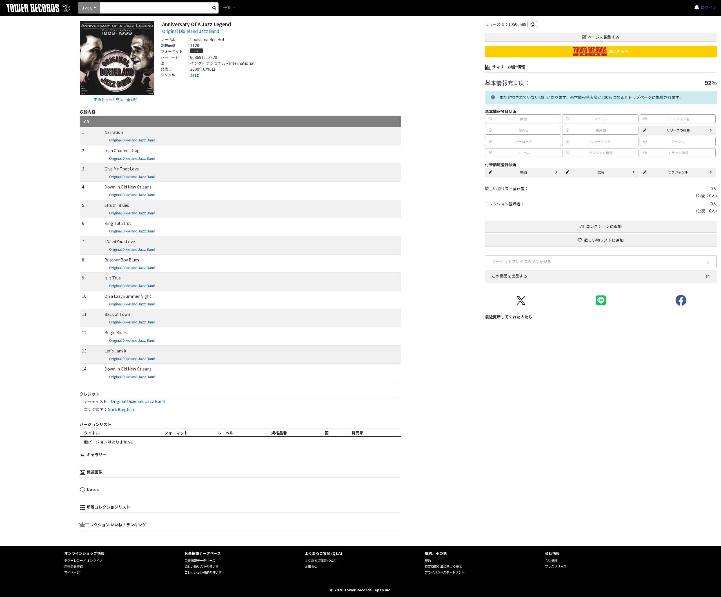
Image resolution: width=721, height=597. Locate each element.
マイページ (72, 572)
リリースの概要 (678, 130)
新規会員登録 (73, 566)
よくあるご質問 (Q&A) (321, 560)
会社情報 (551, 560)
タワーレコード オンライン (83, 560)
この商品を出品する (509, 276)
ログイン (708, 7)
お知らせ (311, 566)
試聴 (600, 172)
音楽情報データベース (199, 560)
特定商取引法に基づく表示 (443, 566)
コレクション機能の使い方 (203, 572)
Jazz (194, 75)
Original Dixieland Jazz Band (190, 31)
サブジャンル (678, 172)
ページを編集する (603, 37)
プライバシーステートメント (445, 572)
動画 (523, 172)
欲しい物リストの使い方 (201, 566)
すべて (87, 8)
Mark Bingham (121, 409)
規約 (428, 560)
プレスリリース (555, 566)
